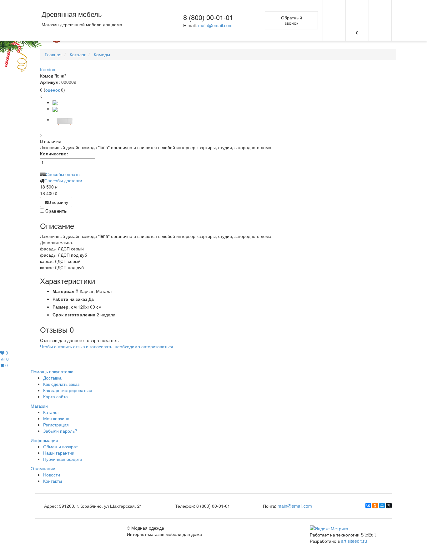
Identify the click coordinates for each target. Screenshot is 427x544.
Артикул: (50, 82)
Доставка (52, 378)
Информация (44, 440)
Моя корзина (56, 418)
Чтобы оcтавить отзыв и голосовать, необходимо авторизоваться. (107, 346)
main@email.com (215, 25)
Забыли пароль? (60, 431)
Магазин (39, 406)
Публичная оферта (62, 459)
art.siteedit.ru (354, 541)
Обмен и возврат (60, 446)
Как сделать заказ (61, 384)
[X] (389, 505)
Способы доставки (63, 180)
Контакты (52, 481)
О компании (43, 468)
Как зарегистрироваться (67, 390)
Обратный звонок (291, 20)
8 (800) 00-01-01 (208, 17)
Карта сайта (55, 396)
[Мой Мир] (382, 505)
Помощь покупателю (52, 371)
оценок (52, 90)
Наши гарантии (58, 453)
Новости (51, 474)
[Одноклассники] (375, 505)
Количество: (54, 153)
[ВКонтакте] (368, 505)
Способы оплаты (63, 174)
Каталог (51, 412)
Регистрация (56, 424)
